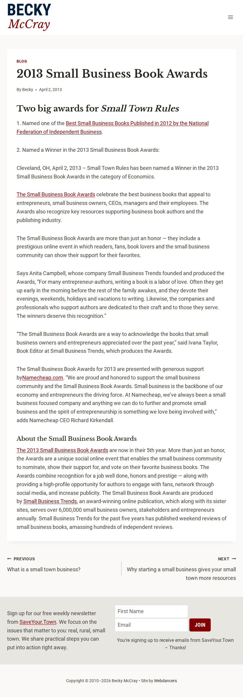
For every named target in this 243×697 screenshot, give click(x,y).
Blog (22, 61)
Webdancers (165, 680)
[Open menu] (230, 17)
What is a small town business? (44, 564)
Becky (27, 89)
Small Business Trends (50, 501)
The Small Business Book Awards (56, 194)
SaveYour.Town (38, 622)
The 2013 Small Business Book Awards (62, 450)
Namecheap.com (42, 377)
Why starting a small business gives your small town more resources (181, 568)
